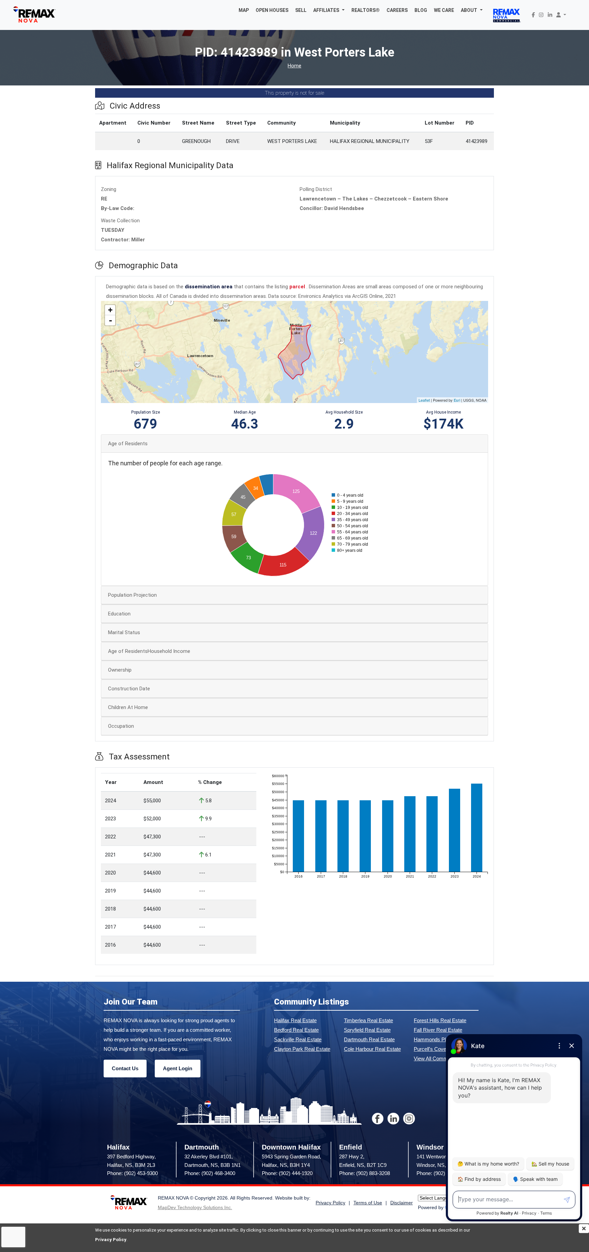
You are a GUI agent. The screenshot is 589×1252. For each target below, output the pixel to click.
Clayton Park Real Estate (302, 1049)
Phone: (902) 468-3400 (209, 1173)
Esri (457, 400)
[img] (584, 1228)
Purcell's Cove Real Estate (443, 1049)
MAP (244, 10)
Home (294, 65)
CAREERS (397, 10)
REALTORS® (365, 10)
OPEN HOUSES (272, 10)
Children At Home (128, 707)
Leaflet (424, 400)
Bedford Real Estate (296, 1030)
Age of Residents (128, 443)
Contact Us (125, 1068)
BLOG (420, 10)
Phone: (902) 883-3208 (364, 1173)
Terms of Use (367, 1202)
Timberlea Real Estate (368, 1020)
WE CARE (444, 10)
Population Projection (132, 595)
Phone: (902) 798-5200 (442, 1173)
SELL (300, 10)
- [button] (110, 320)
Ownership (120, 670)
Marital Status (124, 632)
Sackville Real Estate (297, 1039)
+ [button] (110, 310)
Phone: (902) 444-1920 (287, 1173)
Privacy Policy (110, 1239)
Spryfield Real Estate (367, 1030)
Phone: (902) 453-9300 (132, 1173)
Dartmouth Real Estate (369, 1039)
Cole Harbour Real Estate (372, 1049)
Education (119, 614)
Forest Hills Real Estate (440, 1020)
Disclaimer (401, 1202)
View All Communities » (440, 1058)
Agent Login (177, 1068)
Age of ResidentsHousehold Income (149, 651)
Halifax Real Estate (295, 1020)
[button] (329, 10)
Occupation (121, 726)
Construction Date (129, 689)
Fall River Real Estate (438, 1030)
